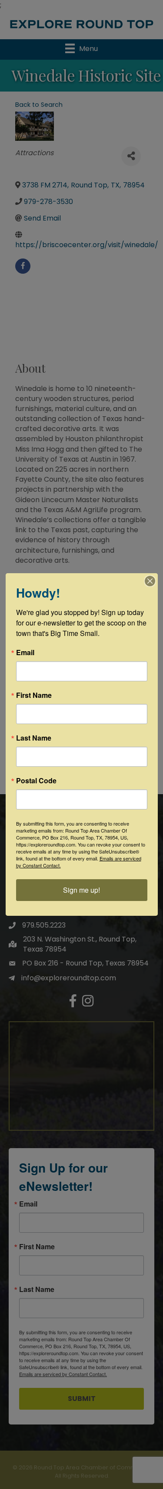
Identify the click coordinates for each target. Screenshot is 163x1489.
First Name (34, 695)
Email (25, 652)
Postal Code (36, 780)
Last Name (33, 737)
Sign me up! (81, 890)
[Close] (150, 581)
